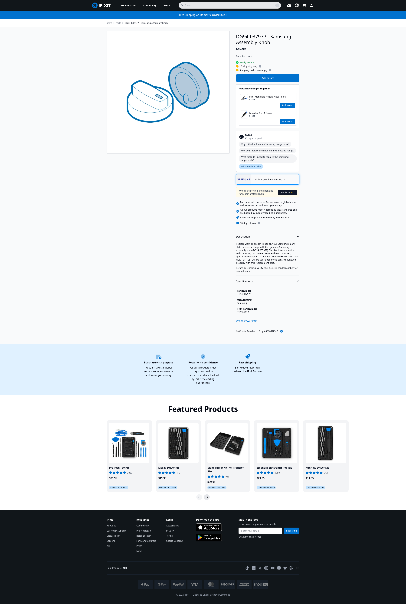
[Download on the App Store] (209, 527)
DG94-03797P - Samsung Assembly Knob (146, 22)
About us (111, 525)
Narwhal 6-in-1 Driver (260, 112)
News (139, 550)
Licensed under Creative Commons (211, 594)
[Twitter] (260, 568)
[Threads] (291, 568)
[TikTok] (247, 568)
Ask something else (251, 166)
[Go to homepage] (102, 5)
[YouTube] (273, 568)
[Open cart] (304, 5)
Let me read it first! (251, 536)
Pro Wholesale (143, 530)
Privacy (170, 530)
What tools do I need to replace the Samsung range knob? (265, 158)
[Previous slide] (199, 497)
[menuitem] (128, 5)
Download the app (207, 519)
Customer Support (116, 530)
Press (139, 545)
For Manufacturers (146, 540)
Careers (111, 540)
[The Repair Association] (297, 568)
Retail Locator (143, 535)
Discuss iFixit (113, 535)
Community (142, 525)
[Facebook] (253, 568)
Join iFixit (287, 192)
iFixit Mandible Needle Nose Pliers (267, 96)
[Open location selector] (297, 5)
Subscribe (291, 530)
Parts (118, 22)
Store (109, 22)
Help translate (114, 567)
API (108, 545)
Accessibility (172, 525)
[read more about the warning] (281, 331)
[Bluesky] (285, 568)
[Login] (311, 5)
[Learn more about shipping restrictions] (260, 66)
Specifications (244, 281)
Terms (169, 535)
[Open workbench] (289, 5)
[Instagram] (266, 568)
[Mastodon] (279, 568)
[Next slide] (207, 497)
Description (243, 236)
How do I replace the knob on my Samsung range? (267, 150)
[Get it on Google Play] (209, 537)
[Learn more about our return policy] (259, 223)
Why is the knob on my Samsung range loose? (265, 144)
